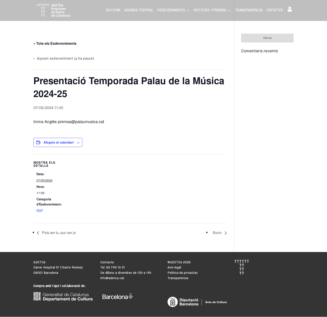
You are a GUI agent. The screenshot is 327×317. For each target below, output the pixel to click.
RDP (39, 210)
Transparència (248, 10)
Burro (217, 232)
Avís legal (174, 267)
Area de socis (291, 10)
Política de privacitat (183, 272)
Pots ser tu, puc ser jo (58, 232)
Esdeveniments (171, 10)
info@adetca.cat (112, 278)
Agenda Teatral (138, 10)
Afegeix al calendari (59, 142)
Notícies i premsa (210, 10)
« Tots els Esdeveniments (55, 43)
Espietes (275, 10)
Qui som (113, 10)
